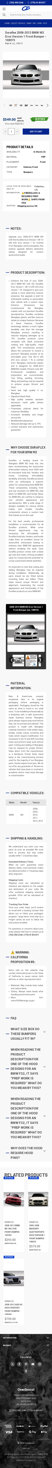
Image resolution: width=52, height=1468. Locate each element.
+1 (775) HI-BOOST (28, 1457)
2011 (35, 818)
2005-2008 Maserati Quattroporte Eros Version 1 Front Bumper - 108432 (37, 1233)
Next (47, 105)
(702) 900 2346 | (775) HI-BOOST (27, 1410)
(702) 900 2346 (16, 2)
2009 (35, 812)
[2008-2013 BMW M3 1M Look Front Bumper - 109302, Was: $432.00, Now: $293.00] (14, 1199)
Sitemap (26, 1448)
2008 (35, 809)
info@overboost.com (14, 1454)
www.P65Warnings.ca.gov (23, 1000)
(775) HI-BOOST (38, 2)
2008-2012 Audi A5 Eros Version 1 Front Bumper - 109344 (13, 1309)
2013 (40, 821)
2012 (35, 821)
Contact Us (31, 1460)
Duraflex (11, 32)
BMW (11, 815)
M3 (22, 815)
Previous (4, 105)
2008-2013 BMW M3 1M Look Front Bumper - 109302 (13, 1230)
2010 (35, 815)
